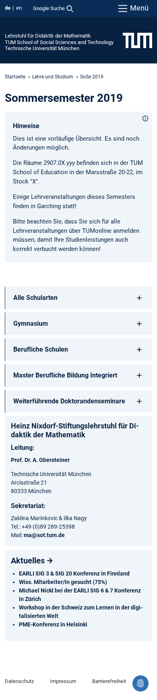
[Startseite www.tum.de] (137, 40)
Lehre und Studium (52, 77)
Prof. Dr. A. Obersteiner (40, 460)
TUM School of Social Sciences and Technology (59, 42)
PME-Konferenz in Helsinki (53, 624)
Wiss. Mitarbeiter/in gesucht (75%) (63, 582)
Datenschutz (19, 681)
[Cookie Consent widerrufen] (140, 683)
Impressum (63, 681)
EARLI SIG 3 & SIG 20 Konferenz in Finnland (74, 573)
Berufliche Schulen (40, 349)
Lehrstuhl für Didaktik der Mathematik (48, 36)
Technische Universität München (42, 48)
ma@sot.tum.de (44, 535)
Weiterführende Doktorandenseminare (69, 401)
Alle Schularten (35, 298)
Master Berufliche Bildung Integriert (65, 375)
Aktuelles (28, 560)
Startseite (15, 77)
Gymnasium (30, 323)
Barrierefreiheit (109, 681)
